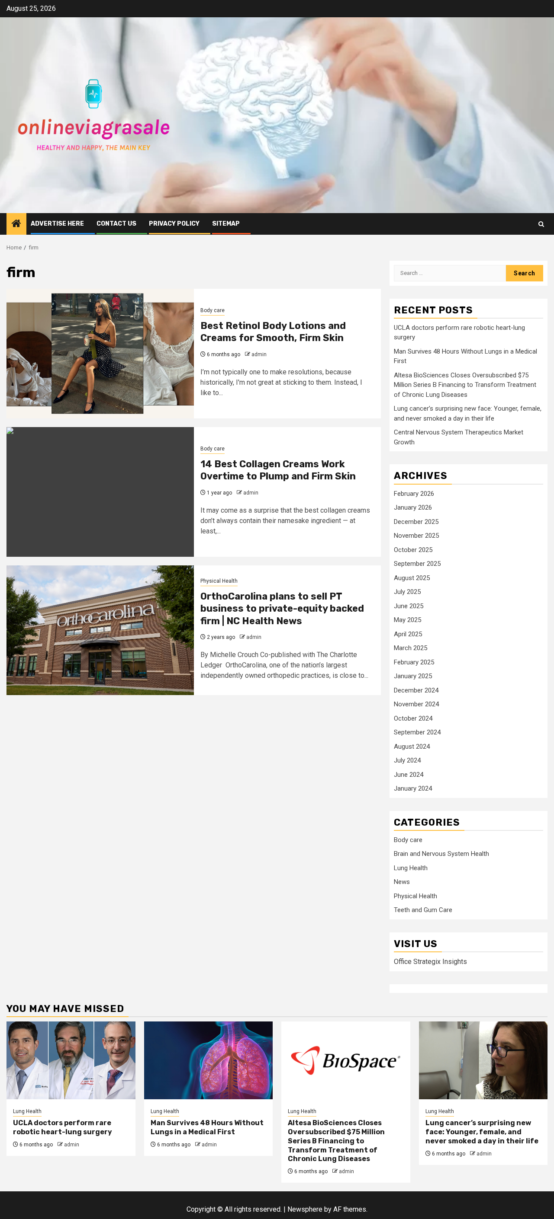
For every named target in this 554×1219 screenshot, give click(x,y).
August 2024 (412, 746)
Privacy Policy (174, 223)
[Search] (541, 224)
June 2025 (408, 606)
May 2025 (407, 620)
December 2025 (416, 522)
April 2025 (408, 634)
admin (259, 354)
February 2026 (414, 494)
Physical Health (219, 581)
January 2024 (413, 788)
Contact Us (116, 223)
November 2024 (416, 704)
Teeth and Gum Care (423, 910)
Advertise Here (57, 223)
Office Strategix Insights (430, 961)
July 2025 (407, 592)
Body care (212, 310)
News (402, 882)
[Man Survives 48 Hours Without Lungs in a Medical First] (208, 1060)
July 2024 (407, 760)
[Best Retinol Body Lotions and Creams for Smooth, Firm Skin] (100, 353)
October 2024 (413, 718)
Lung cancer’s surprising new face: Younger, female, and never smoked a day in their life (481, 1132)
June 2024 (408, 775)
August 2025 (412, 578)
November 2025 (416, 535)
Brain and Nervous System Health (441, 854)
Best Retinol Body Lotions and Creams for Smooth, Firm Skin (273, 332)
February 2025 (414, 662)
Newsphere (304, 1209)
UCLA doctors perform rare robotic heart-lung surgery (62, 1127)
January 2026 (413, 507)
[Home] (16, 224)
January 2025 (413, 676)
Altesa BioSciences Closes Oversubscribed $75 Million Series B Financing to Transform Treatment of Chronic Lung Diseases (465, 385)
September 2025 (417, 564)
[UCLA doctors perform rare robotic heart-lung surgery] (70, 1060)
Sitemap (226, 223)
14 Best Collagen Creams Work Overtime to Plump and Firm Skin (278, 470)
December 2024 (416, 690)
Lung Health (411, 868)
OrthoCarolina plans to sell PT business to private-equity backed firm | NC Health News (282, 608)
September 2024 (417, 732)
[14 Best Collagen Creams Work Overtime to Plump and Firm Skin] (100, 492)
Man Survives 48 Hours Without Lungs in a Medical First (207, 1127)
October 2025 (413, 550)
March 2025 (410, 648)
